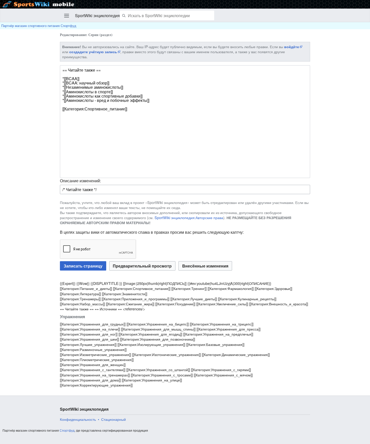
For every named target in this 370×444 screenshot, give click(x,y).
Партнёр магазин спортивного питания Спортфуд (38, 25)
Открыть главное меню (67, 16)
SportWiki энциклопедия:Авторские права (189, 217)
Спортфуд (67, 430)
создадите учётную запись (93, 51)
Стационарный (113, 419)
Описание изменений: (80, 181)
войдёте (291, 46)
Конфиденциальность (78, 419)
